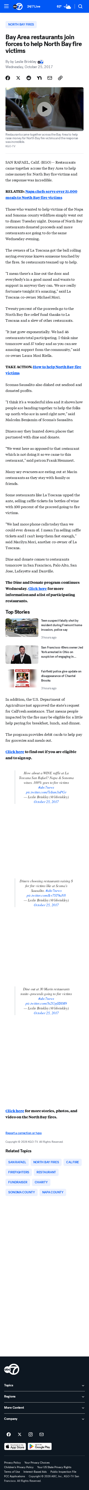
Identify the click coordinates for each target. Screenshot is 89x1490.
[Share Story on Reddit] (29, 78)
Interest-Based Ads (35, 1471)
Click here (37, 588)
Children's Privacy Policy (19, 1467)
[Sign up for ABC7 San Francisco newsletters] (41, 1434)
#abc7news (46, 787)
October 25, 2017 (46, 801)
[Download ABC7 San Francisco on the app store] (15, 1446)
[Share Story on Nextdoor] (39, 78)
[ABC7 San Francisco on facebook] (8, 1434)
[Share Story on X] (18, 78)
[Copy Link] (60, 78)
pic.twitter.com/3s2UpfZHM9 (46, 1003)
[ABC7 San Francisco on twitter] (19, 1434)
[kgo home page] (11, 1369)
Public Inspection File (63, 1471)
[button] (6, 6)
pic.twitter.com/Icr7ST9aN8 (46, 895)
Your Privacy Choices (37, 1462)
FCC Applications (14, 1476)
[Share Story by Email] (50, 78)
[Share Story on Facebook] (8, 78)
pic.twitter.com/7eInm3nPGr (46, 792)
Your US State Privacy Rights (54, 1467)
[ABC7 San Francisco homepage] (18, 6)
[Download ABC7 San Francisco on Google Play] (40, 1446)
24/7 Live (33, 6)
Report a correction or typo (23, 1133)
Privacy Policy (12, 1462)
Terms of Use (12, 1471)
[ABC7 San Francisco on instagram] (30, 1434)
